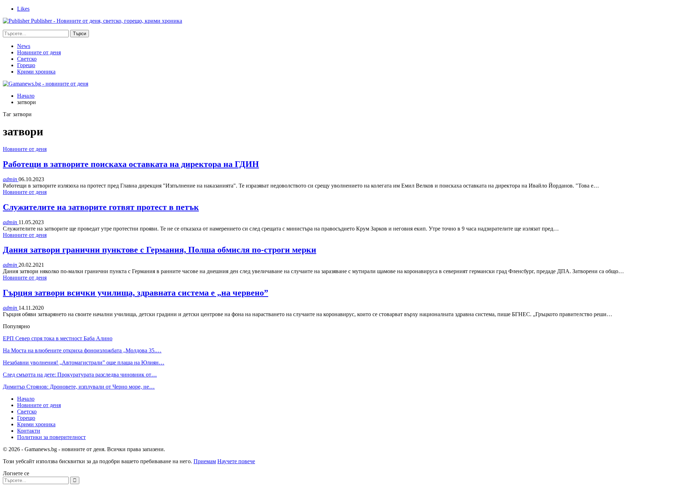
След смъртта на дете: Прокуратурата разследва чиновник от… (80, 375)
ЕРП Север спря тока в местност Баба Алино (57, 338)
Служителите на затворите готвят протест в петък (101, 207)
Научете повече (236, 461)
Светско (27, 59)
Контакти (28, 431)
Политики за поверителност (51, 437)
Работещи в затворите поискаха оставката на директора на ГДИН (131, 164)
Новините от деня (39, 52)
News (23, 46)
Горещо (26, 65)
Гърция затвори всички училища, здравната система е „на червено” (135, 292)
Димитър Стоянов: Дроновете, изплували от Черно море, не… (79, 387)
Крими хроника (36, 72)
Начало (26, 399)
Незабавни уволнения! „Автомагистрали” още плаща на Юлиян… (83, 362)
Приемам (205, 461)
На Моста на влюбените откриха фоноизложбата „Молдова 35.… (82, 350)
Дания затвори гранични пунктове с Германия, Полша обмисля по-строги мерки (159, 249)
